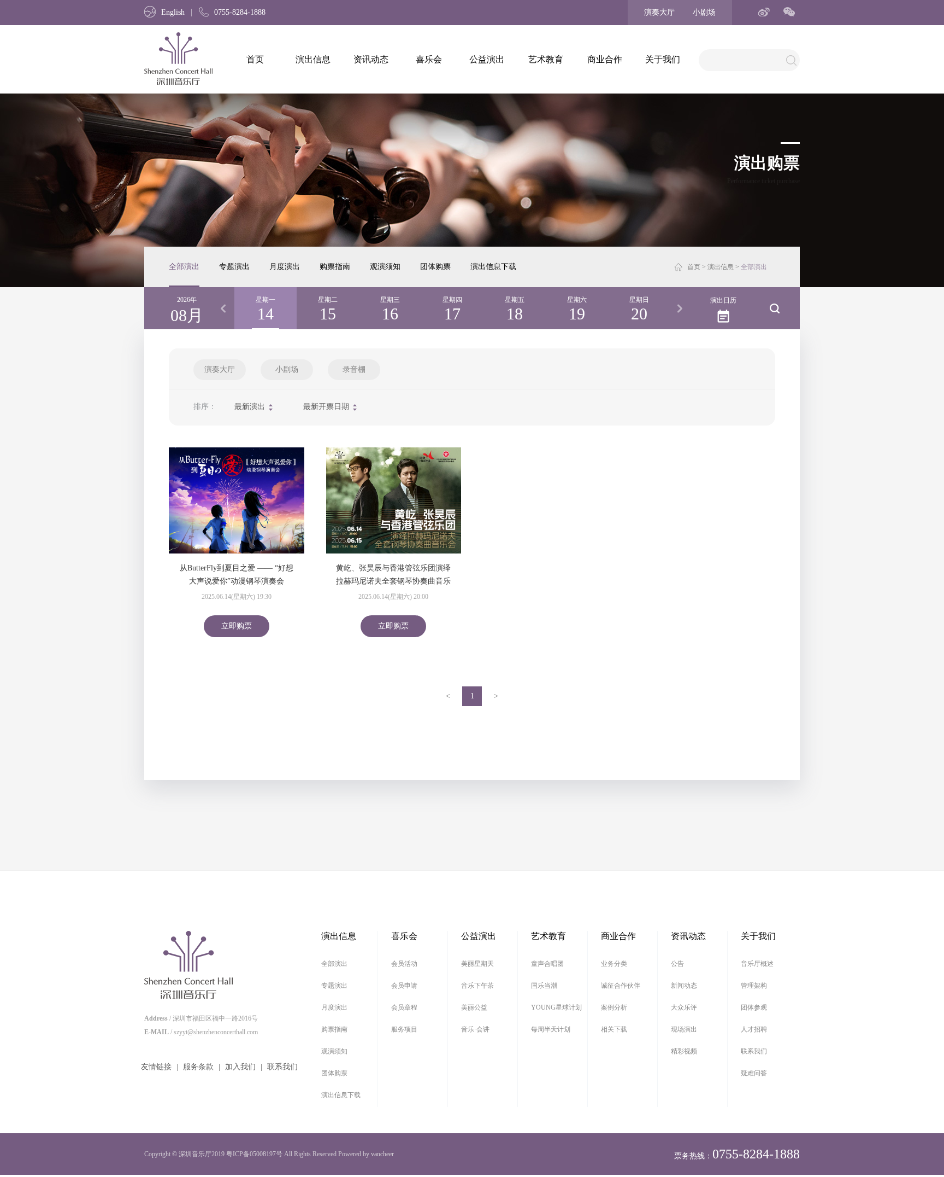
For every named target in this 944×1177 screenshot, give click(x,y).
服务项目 (404, 1029)
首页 (255, 59)
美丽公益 (474, 1007)
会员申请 (404, 985)
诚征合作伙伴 (620, 985)
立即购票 (236, 626)
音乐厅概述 (757, 964)
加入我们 (240, 1067)
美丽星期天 (477, 964)
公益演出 (486, 59)
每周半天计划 (550, 1029)
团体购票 (435, 267)
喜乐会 (429, 59)
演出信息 (313, 59)
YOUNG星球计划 (556, 1007)
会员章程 (404, 1007)
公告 (677, 964)
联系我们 (282, 1067)
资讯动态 (370, 59)
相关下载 (614, 1029)
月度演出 (284, 267)
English (173, 12)
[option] (265, 308)
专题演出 (234, 267)
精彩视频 (684, 1051)
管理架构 (754, 985)
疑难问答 (754, 1073)
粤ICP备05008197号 (254, 1154)
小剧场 (704, 12)
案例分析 (614, 1007)
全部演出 (184, 267)
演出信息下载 (493, 267)
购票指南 (335, 267)
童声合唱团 (547, 964)
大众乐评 (684, 1007)
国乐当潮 (544, 985)
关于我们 (662, 59)
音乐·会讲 (475, 1029)
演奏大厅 (659, 12)
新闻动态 (684, 985)
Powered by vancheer (366, 1154)
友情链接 (156, 1067)
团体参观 (754, 1007)
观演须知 (385, 267)
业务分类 (614, 964)
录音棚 (354, 369)
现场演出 (684, 1029)
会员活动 (404, 964)
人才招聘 (754, 1029)
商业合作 (604, 59)
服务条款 (198, 1067)
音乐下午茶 (477, 985)
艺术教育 (545, 59)
